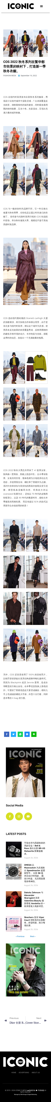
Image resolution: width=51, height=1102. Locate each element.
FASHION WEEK (9, 76)
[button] (41, 6)
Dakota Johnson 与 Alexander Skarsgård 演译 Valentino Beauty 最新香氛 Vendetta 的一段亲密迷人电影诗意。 (34, 899)
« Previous (20, 936)
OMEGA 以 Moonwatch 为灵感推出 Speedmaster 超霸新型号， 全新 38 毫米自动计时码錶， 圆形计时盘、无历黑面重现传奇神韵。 (34, 873)
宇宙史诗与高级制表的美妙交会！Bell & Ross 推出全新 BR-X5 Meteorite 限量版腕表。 (34, 848)
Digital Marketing (32, 1094)
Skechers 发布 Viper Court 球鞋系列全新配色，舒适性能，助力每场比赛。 (34, 921)
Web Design (23, 1094)
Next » (32, 936)
